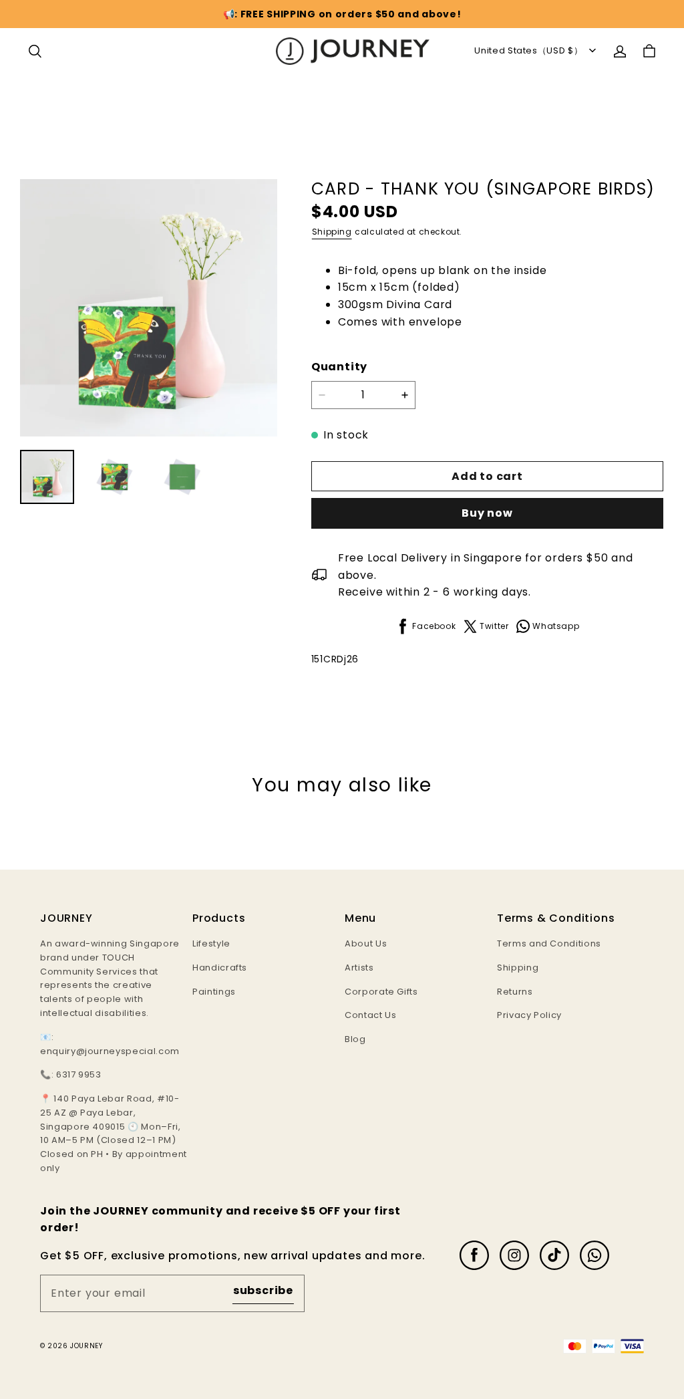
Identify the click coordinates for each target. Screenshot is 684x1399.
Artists (359, 967)
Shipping (332, 231)
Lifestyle (211, 943)
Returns (515, 991)
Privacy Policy (529, 1015)
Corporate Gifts (381, 991)
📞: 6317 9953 (71, 1074)
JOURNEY (86, 1346)
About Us (366, 943)
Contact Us (371, 1015)
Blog (355, 1039)
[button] (34, 51)
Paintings (214, 991)
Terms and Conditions (549, 943)
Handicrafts (219, 967)
